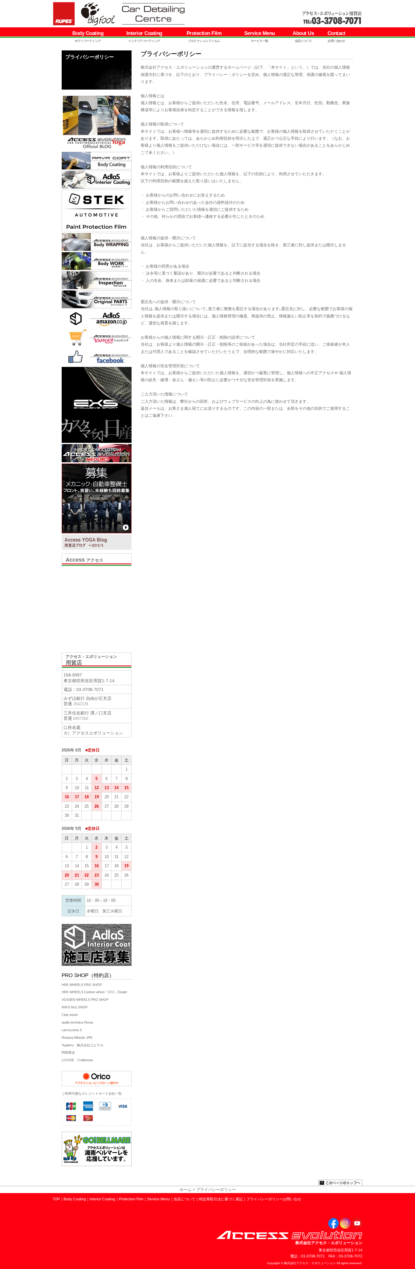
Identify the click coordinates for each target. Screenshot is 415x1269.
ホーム (185, 1189)
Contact (336, 36)
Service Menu (259, 36)
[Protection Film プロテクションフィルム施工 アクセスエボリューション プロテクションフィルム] (97, 211)
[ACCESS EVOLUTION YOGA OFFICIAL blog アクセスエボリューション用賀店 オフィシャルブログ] (97, 122)
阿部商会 (68, 1052)
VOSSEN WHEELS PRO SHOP (85, 999)
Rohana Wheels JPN (77, 1037)
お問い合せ (292, 1199)
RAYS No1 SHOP (74, 1007)
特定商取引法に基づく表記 (221, 1199)
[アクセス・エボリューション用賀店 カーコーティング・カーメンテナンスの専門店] (143, 14)
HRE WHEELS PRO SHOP (82, 985)
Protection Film (204, 36)
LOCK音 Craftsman (77, 1060)
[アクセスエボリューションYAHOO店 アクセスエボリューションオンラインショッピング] (97, 338)
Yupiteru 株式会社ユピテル (83, 1045)
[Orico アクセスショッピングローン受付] (97, 1085)
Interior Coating (144, 36)
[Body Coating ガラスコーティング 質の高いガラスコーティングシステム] (97, 160)
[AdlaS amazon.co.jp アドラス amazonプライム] (97, 318)
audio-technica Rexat (77, 1022)
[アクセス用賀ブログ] (97, 542)
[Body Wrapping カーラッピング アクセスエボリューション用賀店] (97, 242)
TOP (56, 1199)
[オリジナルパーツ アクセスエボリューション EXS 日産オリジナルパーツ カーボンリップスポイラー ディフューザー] (97, 299)
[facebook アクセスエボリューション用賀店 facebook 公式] (97, 357)
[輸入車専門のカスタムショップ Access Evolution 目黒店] (97, 453)
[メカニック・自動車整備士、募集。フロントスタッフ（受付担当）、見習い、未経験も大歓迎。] (97, 498)
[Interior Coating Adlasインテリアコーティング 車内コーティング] (97, 180)
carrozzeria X (72, 1030)
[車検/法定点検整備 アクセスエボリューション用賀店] (97, 280)
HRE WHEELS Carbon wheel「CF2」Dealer (94, 992)
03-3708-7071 (90, 689)
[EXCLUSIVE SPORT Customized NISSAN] (97, 405)
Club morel (69, 1015)
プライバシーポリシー (264, 1199)
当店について (184, 1199)
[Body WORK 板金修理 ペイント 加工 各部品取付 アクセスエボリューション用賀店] (97, 261)
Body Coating (87, 36)
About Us (303, 36)
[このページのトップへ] (340, 1184)
